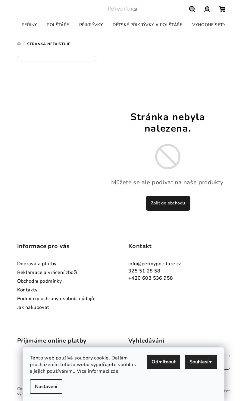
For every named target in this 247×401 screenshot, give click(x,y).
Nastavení (46, 386)
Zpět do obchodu (168, 203)
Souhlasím (201, 362)
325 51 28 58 (144, 271)
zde (114, 371)
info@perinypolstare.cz (154, 263)
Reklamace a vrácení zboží (47, 272)
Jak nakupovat (33, 307)
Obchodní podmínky (39, 281)
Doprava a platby (37, 263)
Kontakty (27, 290)
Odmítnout (164, 362)
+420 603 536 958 (150, 278)
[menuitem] (29, 25)
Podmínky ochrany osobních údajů (55, 298)
